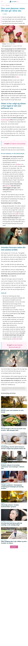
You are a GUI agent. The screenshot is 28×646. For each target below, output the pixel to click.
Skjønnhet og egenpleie (7, 521)
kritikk (16, 213)
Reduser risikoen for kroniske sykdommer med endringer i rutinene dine (12, 466)
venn (17, 77)
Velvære (2, 5)
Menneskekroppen (5, 483)
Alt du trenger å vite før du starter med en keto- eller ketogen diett (13, 429)
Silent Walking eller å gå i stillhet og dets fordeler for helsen (14, 542)
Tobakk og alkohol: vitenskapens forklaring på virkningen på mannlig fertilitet (12, 486)
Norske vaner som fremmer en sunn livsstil (12, 411)
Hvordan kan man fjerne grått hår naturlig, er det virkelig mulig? (11, 524)
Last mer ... (14, 547)
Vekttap (3, 427)
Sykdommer (4, 463)
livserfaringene (5, 119)
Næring (3, 503)
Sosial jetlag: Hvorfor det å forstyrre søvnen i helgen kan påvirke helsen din (13, 447)
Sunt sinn (7, 5)
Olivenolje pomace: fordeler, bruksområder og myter (10, 505)
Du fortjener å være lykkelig (17, 143)
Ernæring (3, 408)
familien (18, 164)
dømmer (7, 185)
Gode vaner (3, 445)
